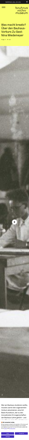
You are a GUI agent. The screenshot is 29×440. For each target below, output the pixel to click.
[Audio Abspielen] (14, 222)
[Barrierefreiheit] (26, 1)
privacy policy (12, 428)
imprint (5, 428)
